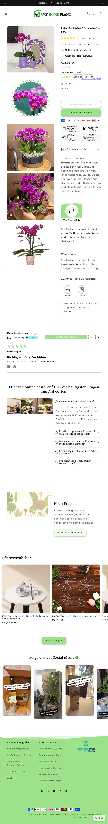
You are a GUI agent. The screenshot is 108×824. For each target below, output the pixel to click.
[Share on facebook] (8, 367)
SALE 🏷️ (11, 778)
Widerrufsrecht (78, 815)
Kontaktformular (48, 761)
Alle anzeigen (54, 640)
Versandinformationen (51, 748)
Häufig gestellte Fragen (51, 768)
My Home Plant (40, 815)
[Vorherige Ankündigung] (5, 3)
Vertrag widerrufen (49, 774)
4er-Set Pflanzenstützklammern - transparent (74, 616)
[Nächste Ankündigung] (102, 3)
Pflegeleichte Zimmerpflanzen (15, 763)
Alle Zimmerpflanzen (18, 748)
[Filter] (91, 337)
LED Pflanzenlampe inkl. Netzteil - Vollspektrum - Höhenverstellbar (25, 617)
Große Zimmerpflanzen (19, 755)
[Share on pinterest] (14, 367)
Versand (91, 815)
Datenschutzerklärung (59, 815)
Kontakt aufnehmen (70, 532)
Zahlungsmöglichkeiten (51, 755)
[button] (6, 13)
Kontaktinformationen (79, 817)
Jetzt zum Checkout (81, 112)
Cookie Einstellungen (50, 780)
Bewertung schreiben (66, 337)
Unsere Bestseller (16, 771)
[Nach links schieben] (48, 632)
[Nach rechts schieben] (60, 632)
